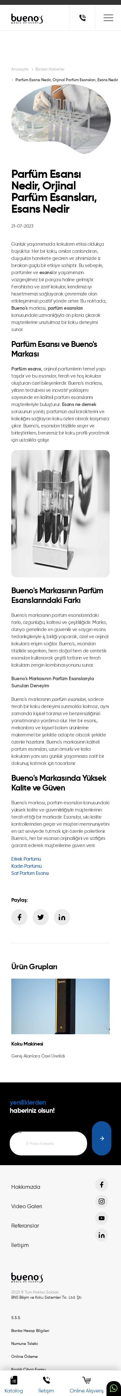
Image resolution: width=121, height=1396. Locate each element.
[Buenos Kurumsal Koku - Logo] (27, 18)
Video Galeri (26, 1206)
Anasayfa (20, 69)
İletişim (20, 1245)
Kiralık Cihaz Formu (28, 1369)
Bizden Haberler (50, 69)
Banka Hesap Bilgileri (30, 1330)
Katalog (14, 1390)
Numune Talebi (24, 1343)
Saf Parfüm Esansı (30, 873)
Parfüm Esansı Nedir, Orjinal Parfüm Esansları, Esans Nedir (66, 79)
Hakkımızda (25, 1187)
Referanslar (25, 1225)
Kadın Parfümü (26, 866)
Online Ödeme (24, 1356)
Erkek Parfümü (26, 859)
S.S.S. (16, 1317)
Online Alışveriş (87, 1390)
